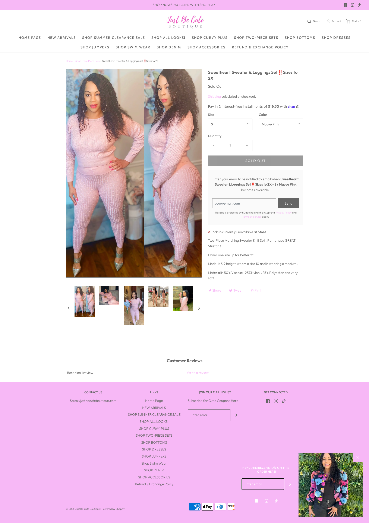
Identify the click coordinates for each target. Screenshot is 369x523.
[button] (68, 308)
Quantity (214, 136)
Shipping (214, 96)
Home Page (30, 38)
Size (211, 114)
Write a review (198, 372)
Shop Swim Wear (133, 47)
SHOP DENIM (169, 47)
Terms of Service (251, 216)
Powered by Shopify (113, 508)
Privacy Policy (283, 212)
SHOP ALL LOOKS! (168, 38)
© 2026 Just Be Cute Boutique (83, 508)
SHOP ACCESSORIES (206, 47)
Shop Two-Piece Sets (87, 60)
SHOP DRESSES (336, 38)
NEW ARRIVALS (61, 38)
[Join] (236, 415)
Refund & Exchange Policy (260, 47)
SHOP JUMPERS (95, 47)
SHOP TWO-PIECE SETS (256, 38)
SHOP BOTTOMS (300, 38)
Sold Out (255, 160)
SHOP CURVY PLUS (210, 38)
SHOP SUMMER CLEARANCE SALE (113, 38)
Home (69, 60)
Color (263, 114)
